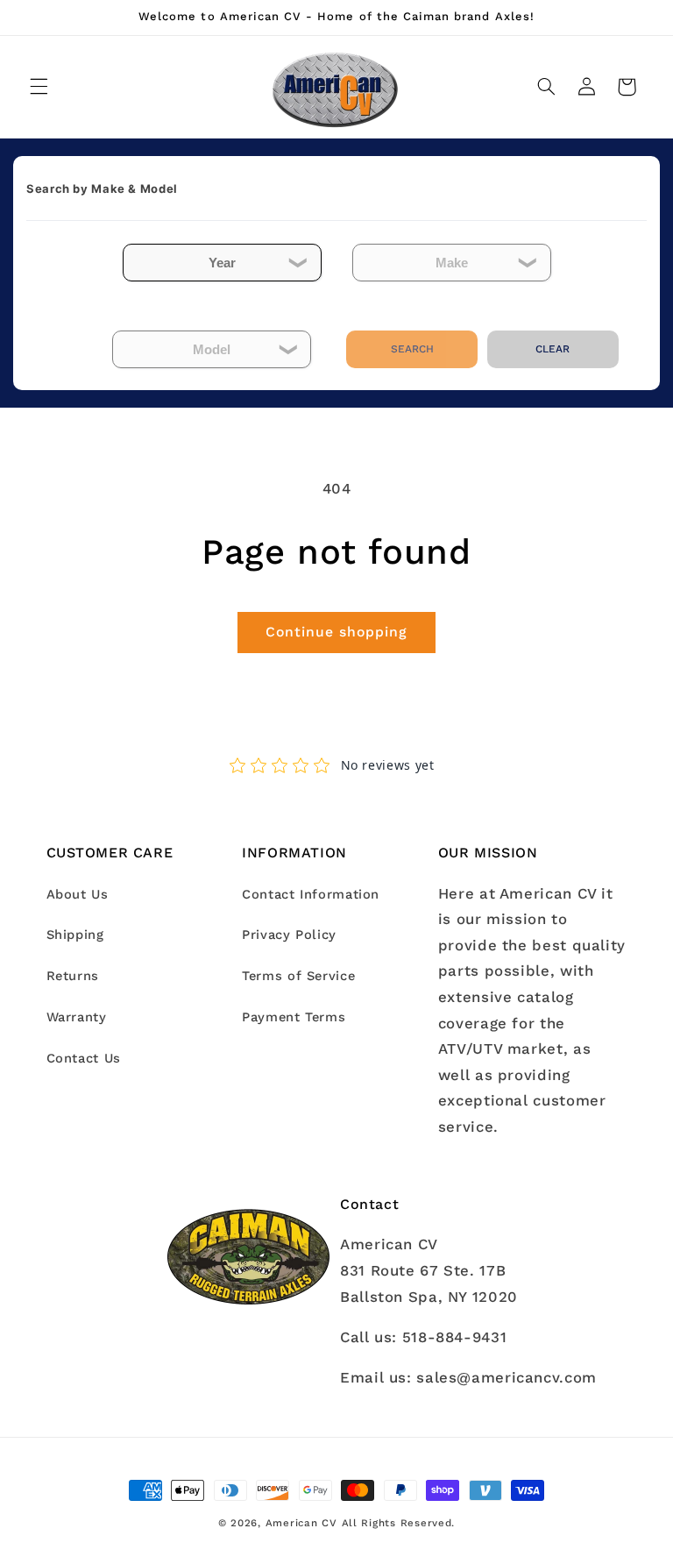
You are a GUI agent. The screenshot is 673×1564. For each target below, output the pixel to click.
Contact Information (310, 894)
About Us (77, 894)
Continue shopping (337, 631)
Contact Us (83, 1058)
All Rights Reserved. (399, 1523)
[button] (38, 87)
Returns (72, 976)
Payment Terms (293, 1017)
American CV (301, 1523)
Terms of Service (298, 976)
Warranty (76, 1017)
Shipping (75, 934)
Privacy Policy (289, 934)
